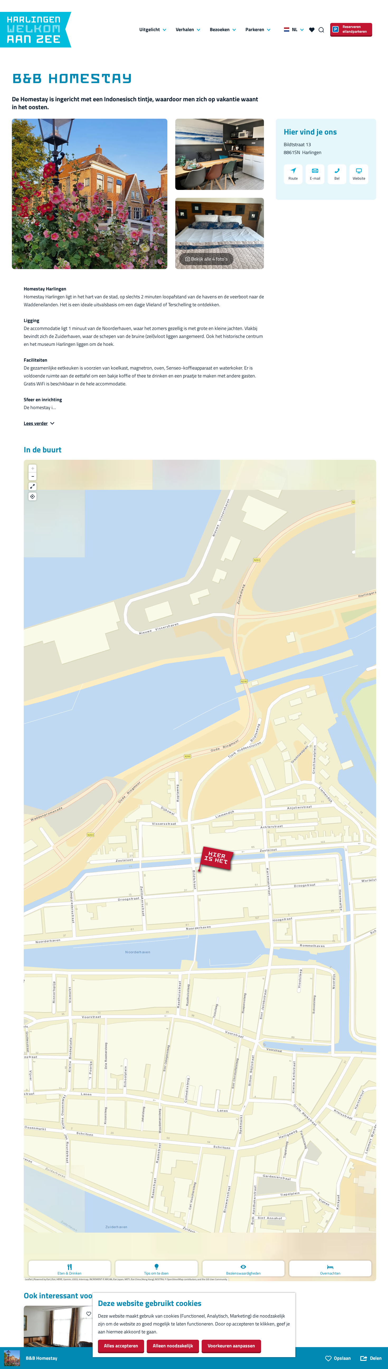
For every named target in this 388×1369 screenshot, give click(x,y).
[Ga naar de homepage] (35, 29)
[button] (200, 870)
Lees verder (36, 423)
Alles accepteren (121, 1345)
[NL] (286, 29)
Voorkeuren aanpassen (231, 1345)
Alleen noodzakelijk (173, 1345)
